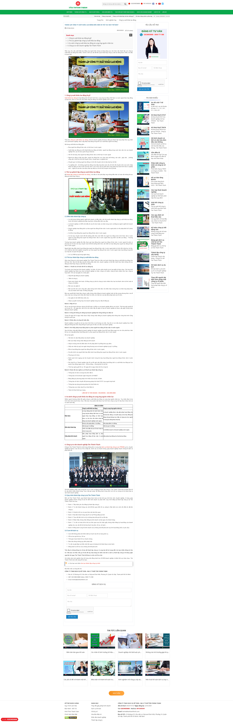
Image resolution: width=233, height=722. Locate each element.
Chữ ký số (157, 12)
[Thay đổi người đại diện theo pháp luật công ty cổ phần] (143, 283)
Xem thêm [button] (116, 693)
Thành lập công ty (80, 12)
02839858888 (135, 3)
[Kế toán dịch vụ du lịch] (143, 269)
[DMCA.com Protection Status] (71, 717)
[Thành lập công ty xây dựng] (143, 257)
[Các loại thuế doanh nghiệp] (143, 194)
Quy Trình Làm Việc (71, 706)
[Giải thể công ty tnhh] (143, 207)
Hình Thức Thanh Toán (72, 711)
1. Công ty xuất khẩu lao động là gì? (79, 38)
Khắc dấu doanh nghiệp (144, 12)
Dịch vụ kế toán (94, 12)
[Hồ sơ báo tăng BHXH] (143, 182)
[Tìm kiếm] (125, 4)
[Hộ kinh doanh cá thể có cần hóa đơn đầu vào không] (143, 143)
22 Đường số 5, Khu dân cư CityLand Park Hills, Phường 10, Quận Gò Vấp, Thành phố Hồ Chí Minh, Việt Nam (142, 715)
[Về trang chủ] (78, 5)
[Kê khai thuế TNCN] (143, 131)
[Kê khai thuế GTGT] (143, 119)
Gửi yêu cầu (72, 617)
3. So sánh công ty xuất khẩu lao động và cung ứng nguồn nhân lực (90, 43)
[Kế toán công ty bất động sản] (143, 232)
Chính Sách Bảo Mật (71, 714)
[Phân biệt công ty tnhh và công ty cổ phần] (143, 168)
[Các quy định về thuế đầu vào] (143, 219)
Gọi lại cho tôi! (144, 89)
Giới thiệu (69, 12)
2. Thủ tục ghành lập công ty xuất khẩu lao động (84, 41)
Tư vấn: (9, 719)
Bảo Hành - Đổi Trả (71, 708)
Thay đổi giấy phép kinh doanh (124, 12)
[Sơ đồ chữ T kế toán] (143, 107)
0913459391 (147, 3)
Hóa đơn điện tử (107, 12)
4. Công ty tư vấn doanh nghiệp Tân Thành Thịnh (84, 46)
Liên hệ (164, 12)
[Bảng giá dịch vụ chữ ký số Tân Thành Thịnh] (143, 244)
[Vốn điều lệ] (143, 156)
